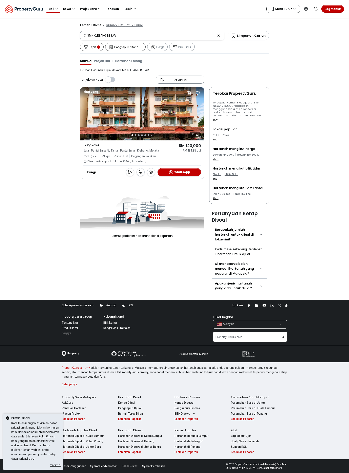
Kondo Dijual (126, 402)
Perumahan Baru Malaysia (250, 397)
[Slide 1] (132, 135)
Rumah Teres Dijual (131, 413)
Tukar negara (223, 317)
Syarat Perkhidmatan (104, 466)
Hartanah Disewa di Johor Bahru (139, 446)
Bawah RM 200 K (223, 154)
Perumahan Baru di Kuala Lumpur (253, 408)
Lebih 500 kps (221, 194)
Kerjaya (66, 333)
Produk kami (70, 328)
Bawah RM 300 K (248, 154)
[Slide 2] (135, 135)
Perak (226, 135)
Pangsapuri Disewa (187, 408)
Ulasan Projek (71, 413)
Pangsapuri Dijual (130, 408)
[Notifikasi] (316, 9)
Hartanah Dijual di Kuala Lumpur (83, 435)
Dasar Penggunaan (74, 466)
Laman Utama (90, 25)
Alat (234, 430)
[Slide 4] (142, 135)
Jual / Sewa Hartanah (245, 441)
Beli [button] (51, 9)
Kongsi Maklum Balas (116, 328)
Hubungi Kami (113, 317)
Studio (217, 174)
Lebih (128, 9)
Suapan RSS (239, 446)
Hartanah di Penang (187, 446)
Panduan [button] (112, 9)
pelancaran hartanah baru (230, 115)
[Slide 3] (139, 135)
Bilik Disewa (182, 413)
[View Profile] (90, 92)
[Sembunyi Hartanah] (189, 93)
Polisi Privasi (47, 436)
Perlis (216, 135)
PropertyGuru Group (77, 317)
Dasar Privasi (130, 466)
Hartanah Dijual (129, 397)
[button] (85, 61)
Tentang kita (70, 322)
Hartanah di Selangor (188, 441)
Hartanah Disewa (187, 397)
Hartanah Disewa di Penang (136, 441)
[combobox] (151, 35)
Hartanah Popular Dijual (79, 430)
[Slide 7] (151, 135)
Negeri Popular (185, 430)
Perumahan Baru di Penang (249, 413)
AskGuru (67, 402)
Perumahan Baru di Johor (248, 402)
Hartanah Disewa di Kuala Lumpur (140, 435)
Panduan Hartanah (74, 408)
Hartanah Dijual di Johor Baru (81, 446)
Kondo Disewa (183, 402)
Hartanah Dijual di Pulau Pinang (82, 441)
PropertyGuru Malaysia (79, 397)
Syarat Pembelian (153, 466)
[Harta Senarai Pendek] (197, 93)
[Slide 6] (148, 135)
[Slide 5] (145, 135)
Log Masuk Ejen (241, 435)
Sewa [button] (67, 9)
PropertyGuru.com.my (76, 367)
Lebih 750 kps (242, 194)
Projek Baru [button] (88, 9)
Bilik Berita (110, 322)
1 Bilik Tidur (231, 174)
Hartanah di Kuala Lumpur (191, 435)
